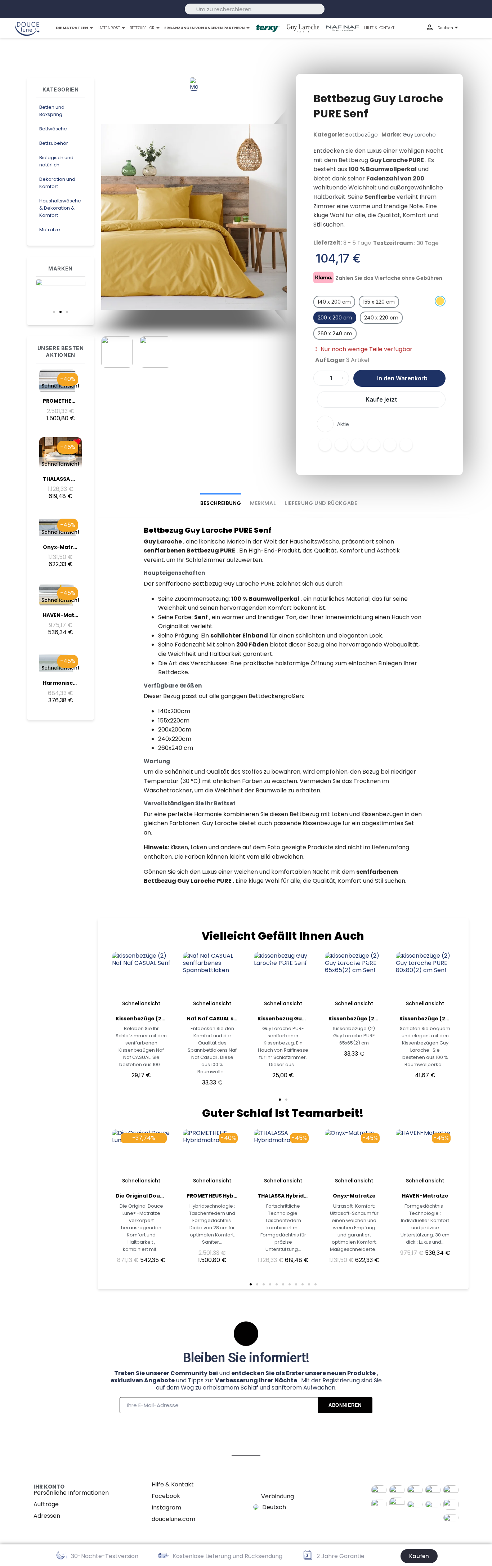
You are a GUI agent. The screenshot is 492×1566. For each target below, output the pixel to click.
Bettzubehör (53, 143)
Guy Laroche (419, 134)
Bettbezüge (361, 134)
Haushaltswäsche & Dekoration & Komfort (60, 208)
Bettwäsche (53, 128)
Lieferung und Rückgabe (321, 503)
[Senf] (440, 301)
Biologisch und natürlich (56, 161)
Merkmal (263, 503)
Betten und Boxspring (51, 111)
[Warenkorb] (480, 28)
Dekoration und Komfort (57, 183)
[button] (54, 312)
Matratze (49, 229)
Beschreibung (220, 503)
